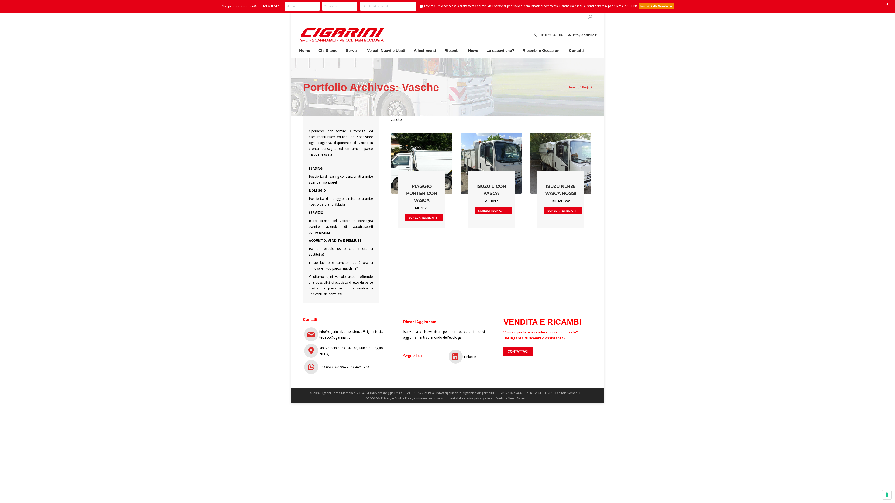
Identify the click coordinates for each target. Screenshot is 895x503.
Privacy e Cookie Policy (397, 398)
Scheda (409, 151)
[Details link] (434, 151)
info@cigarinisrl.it (448, 393)
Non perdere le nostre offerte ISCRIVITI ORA (250, 6)
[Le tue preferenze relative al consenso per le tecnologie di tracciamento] (886, 494)
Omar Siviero (517, 398)
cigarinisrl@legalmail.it (478, 393)
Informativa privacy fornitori (435, 398)
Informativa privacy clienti (475, 398)
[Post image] (421, 163)
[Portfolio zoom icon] (422, 151)
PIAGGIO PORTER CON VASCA (421, 193)
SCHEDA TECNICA (421, 217)
